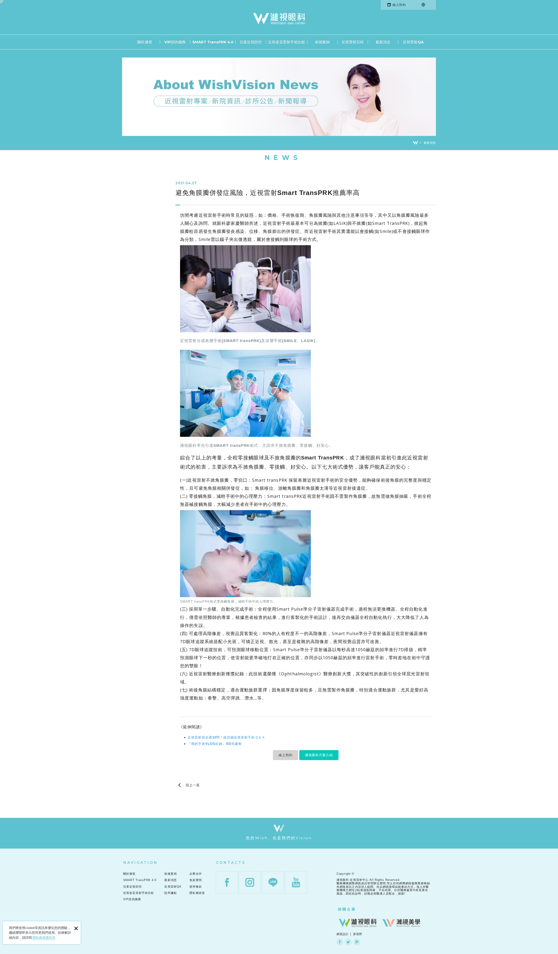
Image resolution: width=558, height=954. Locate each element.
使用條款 (195, 886)
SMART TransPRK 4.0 (212, 42)
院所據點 (170, 893)
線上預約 (399, 5)
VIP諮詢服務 (175, 42)
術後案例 (322, 42)
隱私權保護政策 (43, 937)
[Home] (415, 143)
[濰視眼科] (358, 923)
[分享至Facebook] (340, 942)
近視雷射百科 (353, 42)
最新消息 (383, 42)
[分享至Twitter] (348, 942)
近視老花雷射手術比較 (286, 42)
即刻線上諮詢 (545, 360)
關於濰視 (144, 42)
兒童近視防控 (251, 42)
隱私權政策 (197, 893)
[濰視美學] (401, 923)
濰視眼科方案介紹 (319, 755)
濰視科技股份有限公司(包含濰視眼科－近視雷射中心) (279, 19)
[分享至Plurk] (357, 942)
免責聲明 (195, 880)
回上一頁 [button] (193, 785)
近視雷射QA (413, 42)
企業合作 (195, 873)
